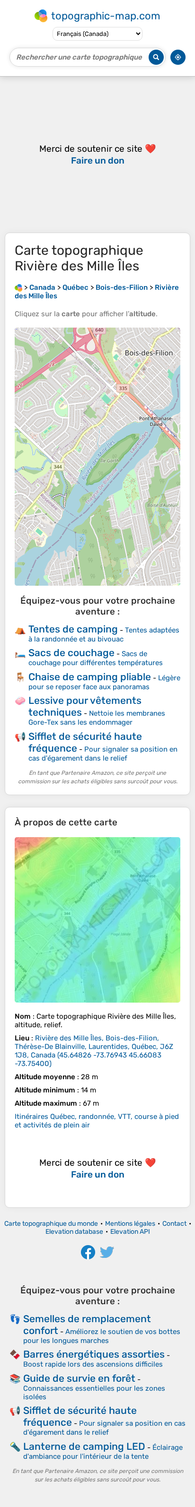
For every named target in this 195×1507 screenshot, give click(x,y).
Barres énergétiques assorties (94, 1354)
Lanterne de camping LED (84, 1446)
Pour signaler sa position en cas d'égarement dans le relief (102, 753)
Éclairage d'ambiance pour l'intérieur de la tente (103, 1452)
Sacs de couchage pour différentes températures (95, 658)
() (94, 1051)
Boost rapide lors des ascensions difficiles (93, 1364)
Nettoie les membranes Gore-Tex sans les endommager (96, 718)
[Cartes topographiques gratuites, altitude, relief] (18, 287)
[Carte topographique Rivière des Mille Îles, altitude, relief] (97, 920)
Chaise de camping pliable (89, 677)
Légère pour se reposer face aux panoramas (104, 682)
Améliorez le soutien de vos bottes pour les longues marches (101, 1336)
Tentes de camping (73, 629)
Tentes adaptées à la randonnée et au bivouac (103, 634)
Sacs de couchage (71, 652)
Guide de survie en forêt (79, 1378)
